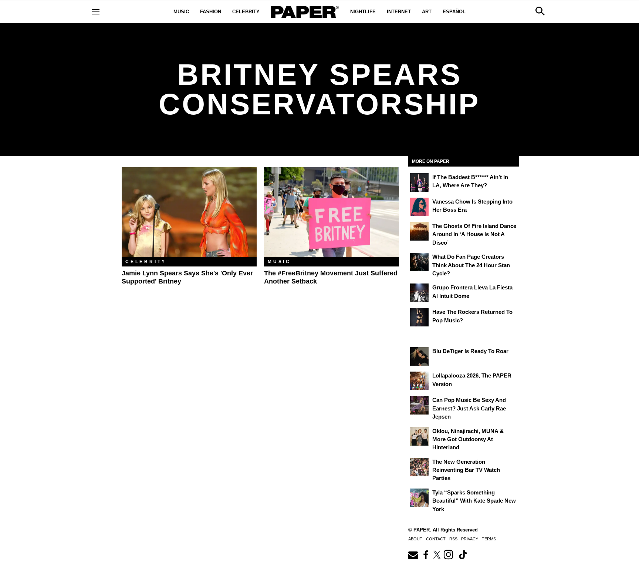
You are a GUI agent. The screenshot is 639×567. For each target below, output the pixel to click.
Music (181, 11)
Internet (399, 11)
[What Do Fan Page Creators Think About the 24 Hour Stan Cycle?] (419, 262)
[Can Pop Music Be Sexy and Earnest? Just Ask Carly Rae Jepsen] (419, 405)
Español (454, 11)
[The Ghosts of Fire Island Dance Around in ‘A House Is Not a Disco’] (419, 231)
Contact (436, 539)
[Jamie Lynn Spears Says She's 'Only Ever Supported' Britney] (189, 212)
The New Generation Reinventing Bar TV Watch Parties (466, 470)
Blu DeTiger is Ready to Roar (470, 351)
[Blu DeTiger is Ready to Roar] (419, 356)
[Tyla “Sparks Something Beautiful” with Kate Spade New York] (419, 498)
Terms (489, 539)
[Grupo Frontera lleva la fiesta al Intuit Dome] (419, 293)
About (415, 539)
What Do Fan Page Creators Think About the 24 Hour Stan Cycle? (471, 265)
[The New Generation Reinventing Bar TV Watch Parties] (419, 467)
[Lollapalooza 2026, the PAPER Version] (419, 381)
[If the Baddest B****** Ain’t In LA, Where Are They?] (419, 182)
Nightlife (363, 11)
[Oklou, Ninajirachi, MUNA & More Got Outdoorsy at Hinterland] (419, 436)
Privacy (469, 539)
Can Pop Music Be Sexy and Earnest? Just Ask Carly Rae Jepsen (469, 408)
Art (427, 11)
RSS (453, 539)
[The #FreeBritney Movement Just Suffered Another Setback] (331, 212)
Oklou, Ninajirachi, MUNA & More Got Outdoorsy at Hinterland (468, 439)
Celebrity (246, 11)
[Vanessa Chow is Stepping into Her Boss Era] (419, 207)
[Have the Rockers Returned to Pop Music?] (419, 317)
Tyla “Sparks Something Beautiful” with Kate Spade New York (474, 500)
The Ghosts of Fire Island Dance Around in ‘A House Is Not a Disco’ (474, 234)
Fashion (210, 11)
